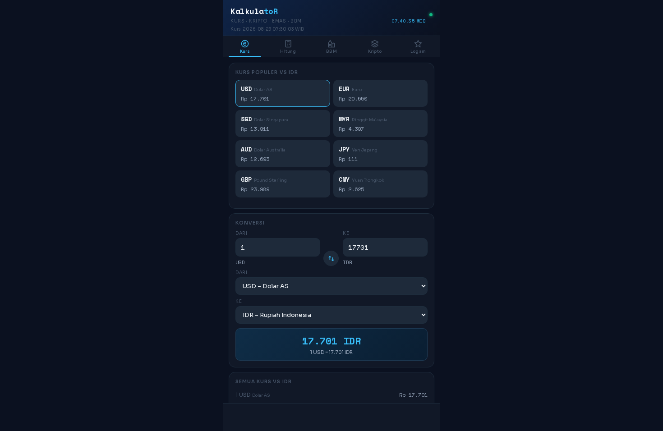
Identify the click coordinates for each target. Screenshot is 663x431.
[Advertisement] (331, 417)
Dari (241, 233)
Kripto (375, 51)
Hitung (288, 51)
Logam (418, 51)
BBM (331, 51)
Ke (346, 233)
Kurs (245, 51)
